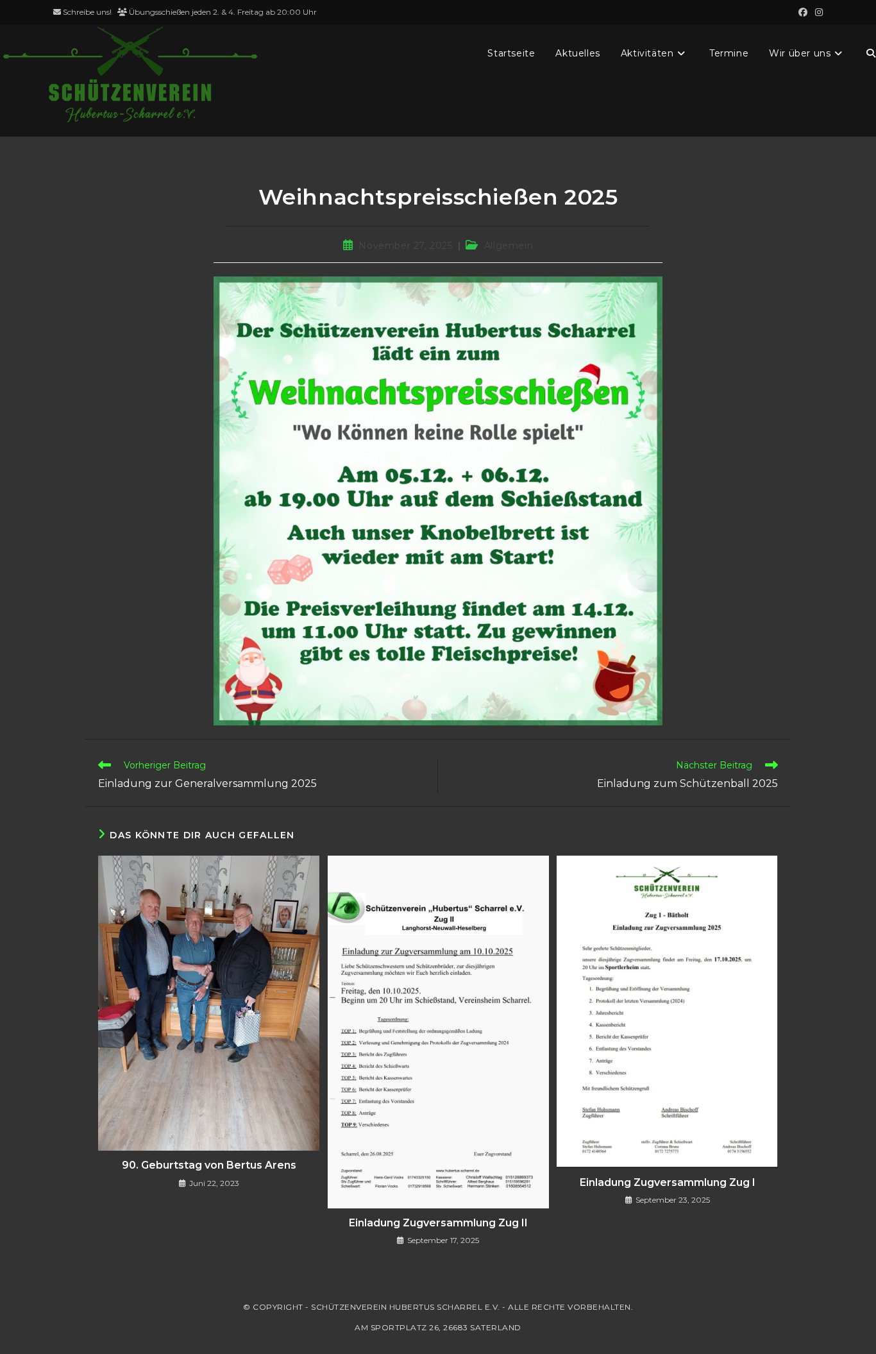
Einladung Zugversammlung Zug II (438, 1223)
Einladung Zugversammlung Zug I (667, 1182)
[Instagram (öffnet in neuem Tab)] (817, 12)
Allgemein (508, 245)
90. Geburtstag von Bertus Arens (209, 1165)
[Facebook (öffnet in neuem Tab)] (803, 12)
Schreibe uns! (87, 12)
